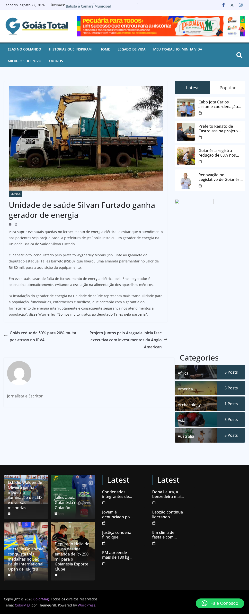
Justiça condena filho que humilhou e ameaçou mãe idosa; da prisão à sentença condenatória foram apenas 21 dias (117, 534)
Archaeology (189, 404)
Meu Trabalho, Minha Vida (177, 49)
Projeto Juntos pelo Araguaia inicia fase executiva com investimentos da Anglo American (125, 340)
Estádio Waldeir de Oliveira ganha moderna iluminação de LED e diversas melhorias (25, 495)
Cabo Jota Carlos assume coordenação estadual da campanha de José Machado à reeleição (219, 104)
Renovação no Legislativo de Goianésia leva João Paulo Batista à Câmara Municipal (110, 7)
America (185, 389)
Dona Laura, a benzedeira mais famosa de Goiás (167, 494)
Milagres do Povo (24, 61)
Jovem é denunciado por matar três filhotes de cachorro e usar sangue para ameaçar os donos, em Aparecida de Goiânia (117, 514)
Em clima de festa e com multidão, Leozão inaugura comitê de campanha (168, 534)
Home (104, 49)
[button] (220, 603)
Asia (181, 420)
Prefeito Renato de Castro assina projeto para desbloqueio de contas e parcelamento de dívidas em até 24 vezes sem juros (219, 128)
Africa (183, 373)
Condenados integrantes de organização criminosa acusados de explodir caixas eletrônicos (116, 494)
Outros (56, 61)
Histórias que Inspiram (70, 49)
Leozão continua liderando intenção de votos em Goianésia (167, 514)
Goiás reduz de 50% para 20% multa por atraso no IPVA (43, 336)
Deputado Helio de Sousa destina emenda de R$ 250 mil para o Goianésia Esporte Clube (72, 556)
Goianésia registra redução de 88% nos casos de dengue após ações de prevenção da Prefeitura (219, 153)
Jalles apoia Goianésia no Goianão (67, 502)
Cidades (15, 193)
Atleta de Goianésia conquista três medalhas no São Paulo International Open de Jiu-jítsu (25, 559)
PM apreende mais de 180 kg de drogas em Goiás (115, 555)
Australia (186, 436)
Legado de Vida (131, 49)
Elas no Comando (24, 49)
